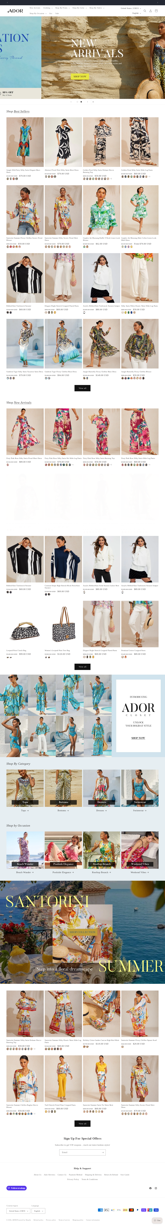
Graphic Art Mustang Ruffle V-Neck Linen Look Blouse (101, 239)
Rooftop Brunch (100, 872)
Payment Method (75, 1175)
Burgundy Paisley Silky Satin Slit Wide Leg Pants (138, 524)
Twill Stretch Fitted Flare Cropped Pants (60, 1105)
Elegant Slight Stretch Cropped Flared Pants (62, 306)
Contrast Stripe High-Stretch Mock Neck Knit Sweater (62, 587)
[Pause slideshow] (94, 102)
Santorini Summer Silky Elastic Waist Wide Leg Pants (63, 1041)
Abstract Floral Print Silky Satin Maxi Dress (62, 170)
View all (82, 388)
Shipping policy (78, 1220)
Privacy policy (51, 1220)
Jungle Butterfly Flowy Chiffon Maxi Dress (99, 372)
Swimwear (138, 810)
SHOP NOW (82, 716)
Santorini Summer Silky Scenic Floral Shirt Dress (61, 239)
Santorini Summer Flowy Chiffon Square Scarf (139, 1040)
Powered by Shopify (24, 1220)
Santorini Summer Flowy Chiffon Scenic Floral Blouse (24, 239)
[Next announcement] (157, 2)
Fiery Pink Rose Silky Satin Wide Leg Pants (138, 458)
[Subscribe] (103, 1152)
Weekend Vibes (138, 872)
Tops (23, 810)
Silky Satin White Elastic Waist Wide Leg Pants (139, 306)
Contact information (93, 1220)
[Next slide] (87, 102)
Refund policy (38, 1220)
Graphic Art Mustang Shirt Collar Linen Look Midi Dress (138, 239)
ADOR (14, 1220)
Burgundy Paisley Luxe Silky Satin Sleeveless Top (101, 524)
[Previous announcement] (7, 2)
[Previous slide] (71, 102)
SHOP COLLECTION (82, 932)
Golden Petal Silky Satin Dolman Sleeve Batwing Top (98, 171)
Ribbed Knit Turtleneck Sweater (18, 306)
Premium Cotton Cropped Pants (133, 650)
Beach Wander (23, 872)
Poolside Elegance (62, 872)
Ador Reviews (49, 1175)
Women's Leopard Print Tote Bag (57, 650)
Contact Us (62, 1175)
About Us (37, 1175)
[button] (48, 8)
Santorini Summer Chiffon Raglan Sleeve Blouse (22, 1106)
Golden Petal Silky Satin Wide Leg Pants (137, 170)
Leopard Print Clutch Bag (16, 650)
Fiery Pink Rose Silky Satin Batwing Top (99, 458)
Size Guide (125, 1175)
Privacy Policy (73, 1179)
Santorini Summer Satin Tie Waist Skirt (98, 1105)
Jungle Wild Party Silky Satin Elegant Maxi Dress (23, 171)
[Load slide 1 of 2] (77, 102)
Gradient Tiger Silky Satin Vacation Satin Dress (24, 372)
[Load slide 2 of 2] (81, 102)
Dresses (100, 810)
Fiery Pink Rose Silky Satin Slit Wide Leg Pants (63, 458)
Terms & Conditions (90, 1179)
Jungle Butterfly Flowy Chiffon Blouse (136, 372)
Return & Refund (111, 1175)
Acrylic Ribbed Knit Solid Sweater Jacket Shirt (101, 586)
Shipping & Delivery (93, 1175)
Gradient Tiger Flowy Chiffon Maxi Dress (61, 372)
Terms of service (64, 1220)
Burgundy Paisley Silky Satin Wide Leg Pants (62, 523)
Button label (82, 58)
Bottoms (62, 810)
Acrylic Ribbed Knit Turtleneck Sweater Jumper (101, 306)
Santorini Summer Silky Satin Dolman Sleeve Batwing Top (23, 1041)
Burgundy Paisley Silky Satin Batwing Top (23, 523)
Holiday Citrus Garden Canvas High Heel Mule (101, 1040)
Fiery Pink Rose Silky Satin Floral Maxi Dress (24, 458)
